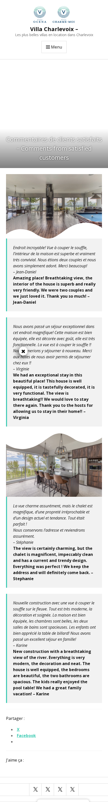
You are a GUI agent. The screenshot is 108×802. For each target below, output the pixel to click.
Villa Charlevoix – (54, 29)
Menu (56, 47)
